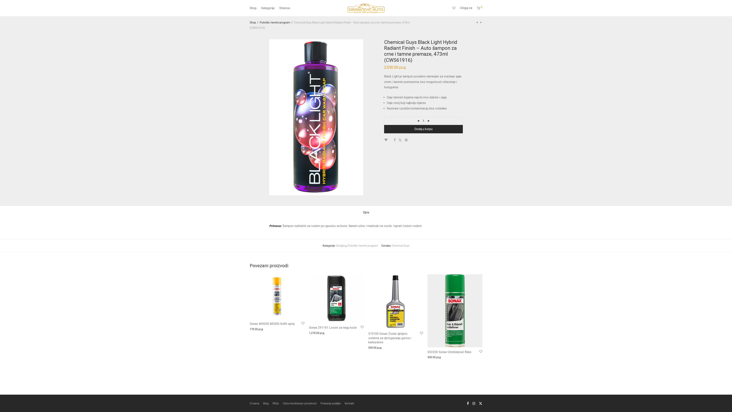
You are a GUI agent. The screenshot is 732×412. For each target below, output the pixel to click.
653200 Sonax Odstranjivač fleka (449, 352)
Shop (253, 8)
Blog (266, 403)
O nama (254, 403)
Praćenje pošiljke (331, 403)
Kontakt (349, 403)
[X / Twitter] (480, 403)
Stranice (284, 8)
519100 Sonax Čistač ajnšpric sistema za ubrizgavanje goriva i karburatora (389, 338)
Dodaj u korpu (423, 129)
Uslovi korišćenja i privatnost (300, 403)
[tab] (366, 212)
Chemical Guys (400, 245)
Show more (255, 329)
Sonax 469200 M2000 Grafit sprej (272, 324)
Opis (366, 212)
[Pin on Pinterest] (406, 140)
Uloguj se (466, 8)
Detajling (341, 245)
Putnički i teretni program (275, 22)
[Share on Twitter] (400, 140)
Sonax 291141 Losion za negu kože (333, 327)
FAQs (276, 403)
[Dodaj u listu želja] (387, 140)
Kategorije (268, 8)
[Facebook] (468, 403)
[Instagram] (473, 403)
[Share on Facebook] (395, 140)
